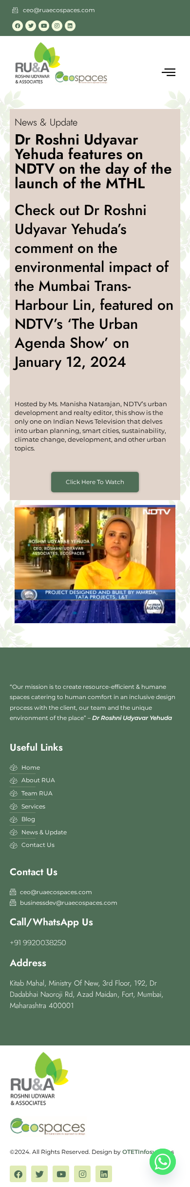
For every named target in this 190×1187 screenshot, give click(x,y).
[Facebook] (17, 25)
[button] (168, 72)
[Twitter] (30, 25)
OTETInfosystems (148, 1151)
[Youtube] (43, 25)
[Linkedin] (70, 25)
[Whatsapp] (163, 1162)
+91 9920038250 (38, 942)
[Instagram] (57, 25)
